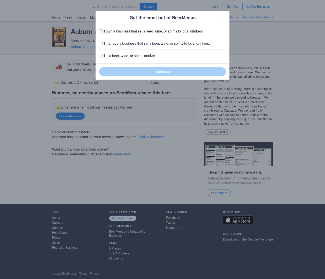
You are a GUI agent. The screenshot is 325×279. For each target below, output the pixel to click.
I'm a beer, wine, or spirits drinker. (130, 55)
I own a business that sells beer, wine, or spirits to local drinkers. (154, 31)
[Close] (224, 17)
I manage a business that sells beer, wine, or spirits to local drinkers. (157, 43)
